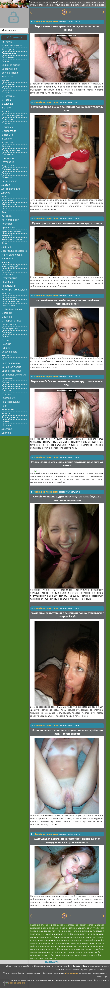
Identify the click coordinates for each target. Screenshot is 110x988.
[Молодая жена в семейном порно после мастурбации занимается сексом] (67, 776)
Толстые (6, 394)
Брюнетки (7, 77)
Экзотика (6, 429)
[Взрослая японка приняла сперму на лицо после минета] (67, 58)
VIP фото (6, 42)
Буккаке (6, 81)
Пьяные (5, 336)
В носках (6, 100)
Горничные (8, 158)
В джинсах (7, 84)
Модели (6, 270)
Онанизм (6, 313)
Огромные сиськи (12, 309)
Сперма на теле (10, 386)
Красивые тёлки (11, 232)
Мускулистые (9, 278)
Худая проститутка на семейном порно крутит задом (67, 223)
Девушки (6, 173)
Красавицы (8, 228)
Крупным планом (11, 239)
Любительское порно (14, 251)
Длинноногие (9, 181)
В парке (6, 112)
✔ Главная (14, 37)
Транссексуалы (10, 402)
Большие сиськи (11, 65)
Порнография (9, 329)
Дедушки (6, 177)
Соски (5, 383)
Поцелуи (6, 332)
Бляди (5, 61)
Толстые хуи (8, 398)
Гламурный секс (11, 150)
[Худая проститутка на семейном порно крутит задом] (67, 251)
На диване (7, 282)
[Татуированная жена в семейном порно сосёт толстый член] (67, 157)
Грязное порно (10, 169)
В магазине (8, 96)
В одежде (7, 104)
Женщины (7, 201)
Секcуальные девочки (9, 354)
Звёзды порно (9, 204)
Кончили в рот (10, 220)
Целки (5, 421)
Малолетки (7, 259)
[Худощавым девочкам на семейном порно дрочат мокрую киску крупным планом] (67, 870)
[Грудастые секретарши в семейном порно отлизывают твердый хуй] (67, 663)
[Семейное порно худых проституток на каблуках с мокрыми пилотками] (67, 546)
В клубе (6, 88)
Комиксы (6, 216)
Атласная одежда (11, 46)
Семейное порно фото (46, 22)
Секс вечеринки (10, 363)
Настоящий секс (11, 301)
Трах (4, 406)
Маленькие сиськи (12, 255)
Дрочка (5, 193)
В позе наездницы (12, 115)
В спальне (7, 127)
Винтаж (6, 147)
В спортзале (8, 131)
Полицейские (9, 325)
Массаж (6, 263)
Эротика (6, 433)
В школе (6, 139)
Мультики (7, 274)
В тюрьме (7, 135)
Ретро (5, 340)
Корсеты (6, 224)
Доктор (5, 185)
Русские (6, 344)
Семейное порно (11, 367)
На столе (6, 294)
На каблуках (8, 286)
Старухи (6, 390)
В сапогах (7, 119)
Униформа (7, 410)
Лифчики (6, 247)
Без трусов (7, 50)
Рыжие (5, 348)
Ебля (4, 197)
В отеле (6, 108)
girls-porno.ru (71, 973)
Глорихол (7, 154)
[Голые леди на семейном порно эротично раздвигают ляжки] (67, 471)
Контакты (52, 962)
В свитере (7, 123)
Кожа (4, 212)
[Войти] (13, 17)
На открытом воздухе (14, 290)
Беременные (8, 53)
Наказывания (9, 297)
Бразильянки (9, 69)
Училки (5, 414)
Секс (4, 359)
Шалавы (6, 425)
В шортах (7, 143)
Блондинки (8, 57)
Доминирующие (10, 189)
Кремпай (6, 235)
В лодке (6, 92)
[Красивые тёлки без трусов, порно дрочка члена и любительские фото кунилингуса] (13, 5)
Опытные (6, 317)
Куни (4, 243)
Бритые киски (9, 73)
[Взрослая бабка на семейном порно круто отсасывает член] (67, 413)
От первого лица (11, 321)
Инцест (5, 208)
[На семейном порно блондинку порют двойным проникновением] (67, 332)
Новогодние (8, 305)
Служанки (7, 379)
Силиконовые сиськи (13, 375)
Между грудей (9, 266)
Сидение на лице (11, 371)
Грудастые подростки (7, 164)
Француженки (9, 417)
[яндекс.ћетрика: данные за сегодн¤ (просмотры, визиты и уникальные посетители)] (15, 983)
